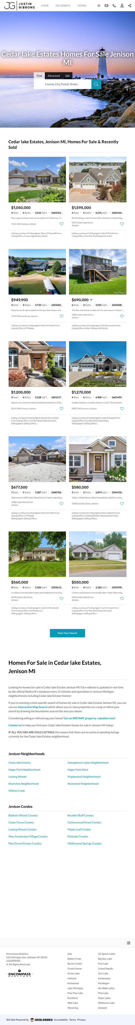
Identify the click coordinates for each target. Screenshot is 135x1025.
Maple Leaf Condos (79, 829)
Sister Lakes (104, 997)
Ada (70, 953)
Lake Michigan (75, 988)
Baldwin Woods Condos (23, 815)
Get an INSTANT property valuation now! (90, 718)
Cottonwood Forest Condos (84, 822)
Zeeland (102, 1007)
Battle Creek (74, 958)
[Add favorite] (61, 224)
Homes (82, 5)
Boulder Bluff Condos (81, 815)
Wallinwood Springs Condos (85, 843)
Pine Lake (103, 993)
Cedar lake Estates (19, 762)
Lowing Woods (17, 776)
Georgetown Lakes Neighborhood (88, 762)
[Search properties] (96, 84)
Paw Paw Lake (75, 993)
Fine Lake (103, 963)
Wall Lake (73, 1002)
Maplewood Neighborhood (84, 776)
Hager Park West (78, 769)
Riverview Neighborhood (23, 783)
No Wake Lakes (106, 988)
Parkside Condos (78, 836)
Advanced (54, 75)
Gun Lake (103, 973)
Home (45, 5)
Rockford (73, 997)
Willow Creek (16, 790)
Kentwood (73, 983)
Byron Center (75, 963)
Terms (72, 1019)
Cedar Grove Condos (21, 822)
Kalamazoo (104, 978)
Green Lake (74, 973)
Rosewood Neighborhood (83, 783)
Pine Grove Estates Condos (24, 843)
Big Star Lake (105, 958)
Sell (67, 75)
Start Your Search (67, 632)
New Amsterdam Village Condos (28, 836)
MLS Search (63, 5)
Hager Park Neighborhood (24, 769)
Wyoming (73, 1007)
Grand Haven (75, 968)
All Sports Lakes (106, 953)
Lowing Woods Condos (22, 829)
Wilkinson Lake (106, 1002)
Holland (72, 978)
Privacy (81, 1019)
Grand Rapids (105, 968)
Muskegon (103, 983)
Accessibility (61, 1019)
